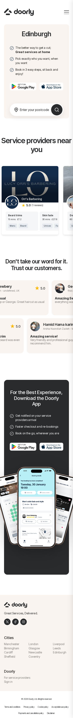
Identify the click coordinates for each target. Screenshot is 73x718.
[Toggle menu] (66, 12)
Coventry (34, 656)
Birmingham (11, 648)
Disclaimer (51, 713)
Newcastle (35, 652)
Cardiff (8, 652)
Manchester (11, 644)
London (33, 644)
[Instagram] (23, 622)
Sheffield (9, 656)
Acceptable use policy (60, 707)
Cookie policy (43, 707)
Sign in (8, 681)
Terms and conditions (12, 707)
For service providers (17, 677)
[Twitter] (7, 622)
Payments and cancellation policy (31, 713)
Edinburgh (59, 652)
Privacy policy (29, 707)
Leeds (57, 648)
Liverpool (58, 644)
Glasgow (34, 648)
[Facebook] (15, 622)
